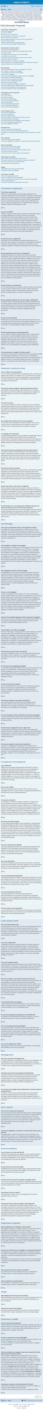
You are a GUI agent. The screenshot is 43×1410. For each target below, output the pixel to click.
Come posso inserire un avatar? (9, 59)
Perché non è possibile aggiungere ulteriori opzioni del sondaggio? (17, 76)
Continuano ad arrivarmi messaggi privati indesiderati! (14, 130)
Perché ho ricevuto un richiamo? (9, 82)
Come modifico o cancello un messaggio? (11, 71)
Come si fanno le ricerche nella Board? (11, 146)
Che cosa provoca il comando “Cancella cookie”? (13, 44)
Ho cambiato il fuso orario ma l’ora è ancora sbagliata (14, 54)
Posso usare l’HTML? (6, 95)
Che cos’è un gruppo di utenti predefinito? (11, 122)
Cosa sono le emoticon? (7, 97)
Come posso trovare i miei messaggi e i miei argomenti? (15, 153)
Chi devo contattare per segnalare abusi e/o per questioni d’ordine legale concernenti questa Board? (19, 179)
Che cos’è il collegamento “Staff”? (9, 123)
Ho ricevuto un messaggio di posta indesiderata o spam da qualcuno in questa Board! (20, 133)
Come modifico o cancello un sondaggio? (11, 77)
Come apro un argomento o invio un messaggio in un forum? (16, 69)
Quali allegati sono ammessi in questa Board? (12, 168)
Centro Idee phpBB (6, 1343)
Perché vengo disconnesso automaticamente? (13, 42)
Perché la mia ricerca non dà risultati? (10, 148)
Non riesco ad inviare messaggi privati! (11, 129)
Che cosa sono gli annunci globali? (9, 100)
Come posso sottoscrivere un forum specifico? (13, 161)
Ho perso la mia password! (8, 40)
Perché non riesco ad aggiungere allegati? (11, 80)
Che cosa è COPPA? (6, 32)
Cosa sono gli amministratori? (8, 112)
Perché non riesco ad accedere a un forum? (12, 79)
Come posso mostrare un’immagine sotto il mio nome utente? (16, 57)
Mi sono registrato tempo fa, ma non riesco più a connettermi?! (17, 39)
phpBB (16, 1404)
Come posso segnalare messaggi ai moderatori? (13, 84)
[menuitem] (5, 6)
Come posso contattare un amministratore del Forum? (14, 182)
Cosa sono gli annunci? (7, 102)
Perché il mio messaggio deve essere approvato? (13, 87)
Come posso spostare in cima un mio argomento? (13, 88)
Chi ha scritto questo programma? (9, 176)
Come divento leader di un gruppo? (10, 119)
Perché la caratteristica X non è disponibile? (12, 177)
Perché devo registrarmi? (7, 31)
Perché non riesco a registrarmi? (9, 34)
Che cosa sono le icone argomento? (10, 107)
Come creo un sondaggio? (7, 74)
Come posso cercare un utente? (9, 151)
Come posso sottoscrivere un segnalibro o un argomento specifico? (18, 160)
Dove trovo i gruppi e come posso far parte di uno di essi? (15, 117)
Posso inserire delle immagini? (8, 99)
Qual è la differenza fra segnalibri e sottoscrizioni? (13, 158)
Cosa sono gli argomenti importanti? (10, 103)
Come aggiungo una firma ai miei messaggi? (12, 72)
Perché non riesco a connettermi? (9, 37)
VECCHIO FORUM (21, 22)
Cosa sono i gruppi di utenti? (8, 115)
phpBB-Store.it (26, 1406)
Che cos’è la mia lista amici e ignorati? (10, 139)
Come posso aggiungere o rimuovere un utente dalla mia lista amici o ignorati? (20, 141)
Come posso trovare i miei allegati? (10, 170)
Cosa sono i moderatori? (7, 114)
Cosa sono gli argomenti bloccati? (9, 105)
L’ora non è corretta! (6, 52)
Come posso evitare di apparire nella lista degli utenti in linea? (16, 51)
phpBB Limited (5, 1326)
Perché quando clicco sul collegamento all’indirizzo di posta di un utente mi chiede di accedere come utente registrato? (19, 63)
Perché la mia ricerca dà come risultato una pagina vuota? (15, 149)
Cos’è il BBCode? (5, 94)
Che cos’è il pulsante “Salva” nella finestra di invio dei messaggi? (17, 85)
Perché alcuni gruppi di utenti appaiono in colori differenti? (15, 120)
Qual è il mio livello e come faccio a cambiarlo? (12, 60)
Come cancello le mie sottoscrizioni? (10, 163)
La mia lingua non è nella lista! (8, 56)
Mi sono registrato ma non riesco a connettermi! (13, 36)
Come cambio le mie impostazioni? (9, 49)
